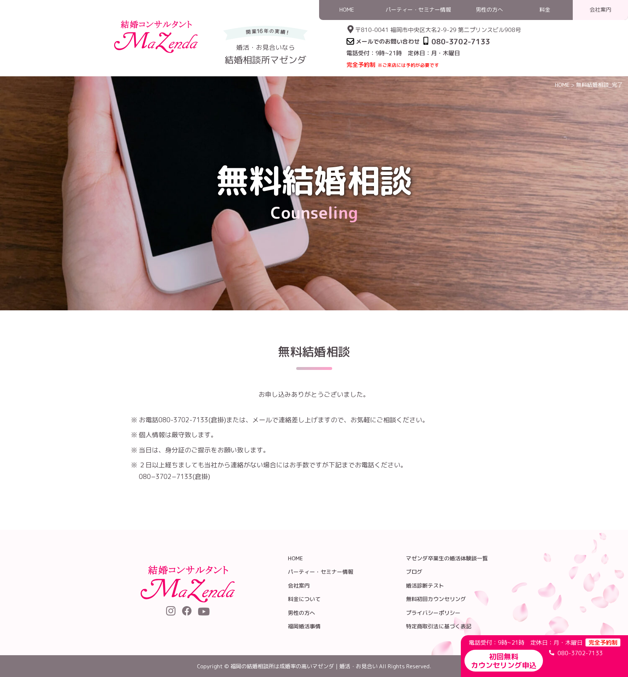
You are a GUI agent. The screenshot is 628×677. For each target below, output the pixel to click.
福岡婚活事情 (304, 626)
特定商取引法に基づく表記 (438, 626)
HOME (562, 85)
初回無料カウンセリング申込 (503, 660)
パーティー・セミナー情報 (320, 572)
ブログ (414, 572)
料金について (304, 599)
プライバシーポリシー (433, 613)
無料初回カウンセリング (436, 599)
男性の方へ (301, 613)
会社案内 (299, 585)
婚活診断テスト (425, 585)
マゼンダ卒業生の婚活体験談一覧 (447, 558)
